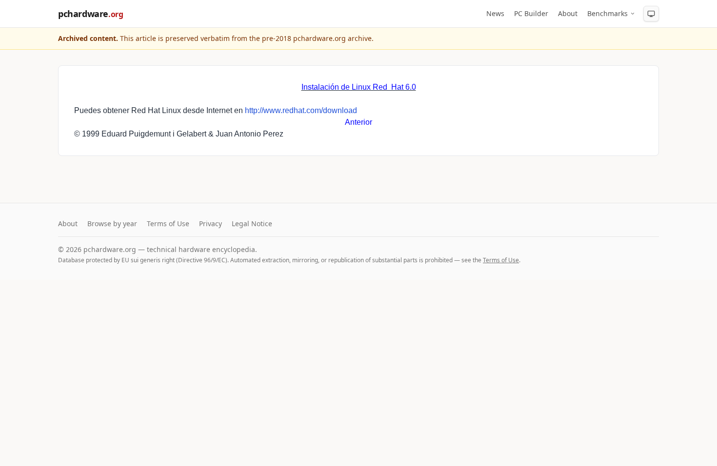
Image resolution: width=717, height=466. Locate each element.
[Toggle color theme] (651, 13)
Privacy (210, 223)
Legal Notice (252, 223)
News (495, 13)
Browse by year (112, 223)
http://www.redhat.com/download (301, 110)
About (568, 13)
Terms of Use (168, 223)
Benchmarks (607, 13)
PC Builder (531, 13)
